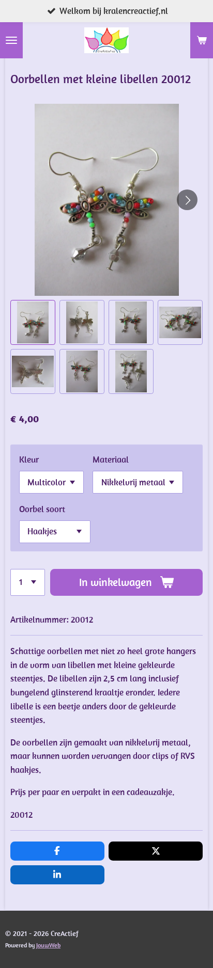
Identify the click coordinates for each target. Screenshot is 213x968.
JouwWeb (48, 945)
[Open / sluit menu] (11, 40)
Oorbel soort (42, 509)
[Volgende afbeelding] (187, 199)
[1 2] (27, 582)
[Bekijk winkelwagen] (201, 40)
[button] (32, 322)
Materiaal (111, 459)
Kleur (29, 459)
